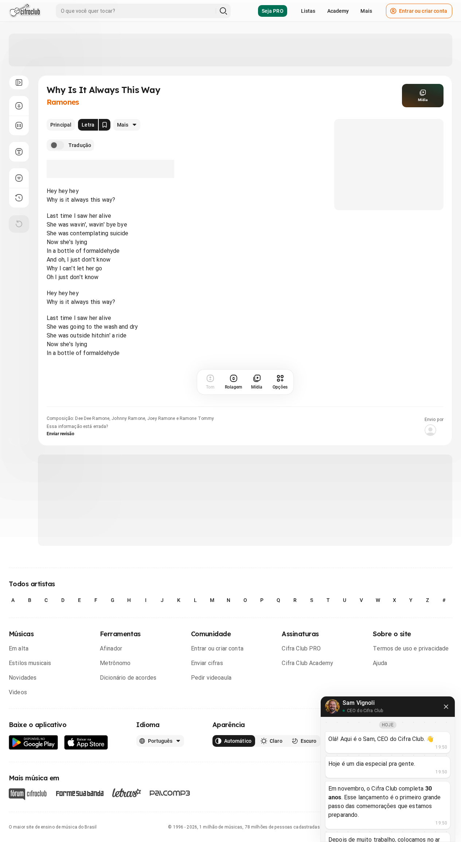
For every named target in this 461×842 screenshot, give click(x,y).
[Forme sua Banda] (79, 793)
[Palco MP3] (170, 793)
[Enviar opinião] (19, 178)
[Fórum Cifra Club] (28, 794)
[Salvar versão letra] (104, 125)
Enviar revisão (60, 433)
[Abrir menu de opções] (19, 82)
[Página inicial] (25, 11)
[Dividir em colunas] (19, 125)
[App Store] (86, 742)
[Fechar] (446, 706)
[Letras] (126, 792)
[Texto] (19, 152)
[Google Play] (33, 742)
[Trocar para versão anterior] (19, 197)
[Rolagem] (19, 106)
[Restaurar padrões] (19, 224)
